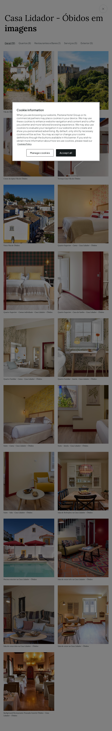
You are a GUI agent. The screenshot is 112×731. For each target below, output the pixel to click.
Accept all (66, 152)
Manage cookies (40, 152)
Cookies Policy (24, 144)
